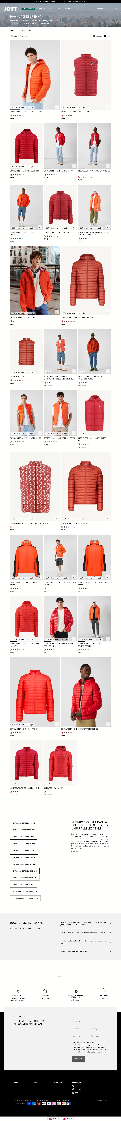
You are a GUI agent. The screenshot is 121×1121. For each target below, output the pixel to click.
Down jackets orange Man (25, 871)
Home (60, 976)
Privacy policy (29, 1100)
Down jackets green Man (24, 843)
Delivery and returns (63, 1100)
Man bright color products (25, 898)
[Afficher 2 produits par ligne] (105, 35)
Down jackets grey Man (23, 850)
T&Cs (52, 1100)
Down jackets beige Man (24, 857)
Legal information (42, 1100)
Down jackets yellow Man (25, 878)
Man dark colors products (25, 891)
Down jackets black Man (24, 823)
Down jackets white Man (24, 830)
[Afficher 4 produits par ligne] (109, 35)
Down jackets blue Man (23, 837)
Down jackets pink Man (23, 885)
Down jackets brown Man (24, 864)
